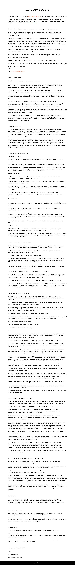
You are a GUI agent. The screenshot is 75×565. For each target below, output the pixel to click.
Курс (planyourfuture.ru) (34, 16)
